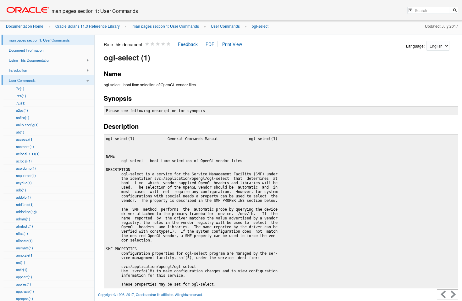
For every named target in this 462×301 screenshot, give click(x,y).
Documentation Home (24, 26)
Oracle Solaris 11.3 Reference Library (87, 26)
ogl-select (260, 26)
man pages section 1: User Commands (165, 26)
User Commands (225, 26)
